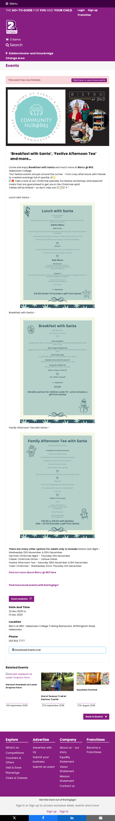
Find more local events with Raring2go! (34, 585)
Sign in (64, 811)
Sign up (52, 811)
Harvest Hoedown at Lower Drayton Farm (21, 686)
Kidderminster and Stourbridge (31, 53)
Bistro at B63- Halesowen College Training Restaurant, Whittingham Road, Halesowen (52, 628)
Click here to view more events (89, 80)
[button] (12, 4)
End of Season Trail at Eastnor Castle (53, 698)
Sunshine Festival (87, 689)
